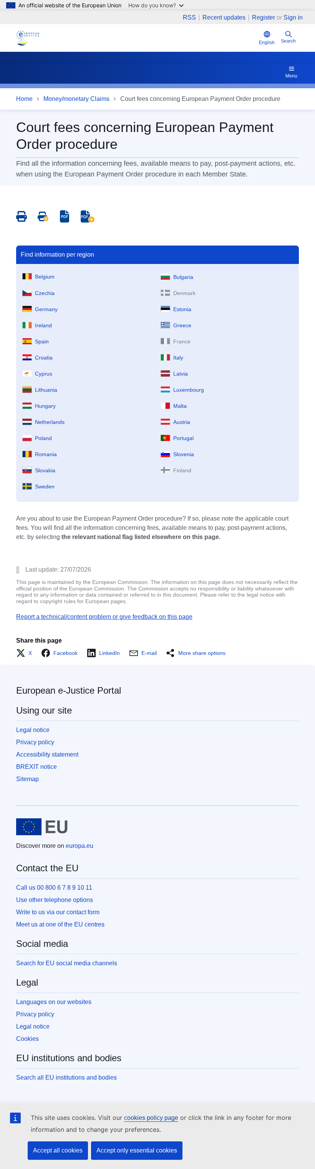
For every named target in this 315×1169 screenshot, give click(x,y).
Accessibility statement (47, 754)
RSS (189, 18)
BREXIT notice (36, 766)
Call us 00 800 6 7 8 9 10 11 (54, 887)
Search (288, 41)
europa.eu (79, 846)
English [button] (267, 42)
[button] (26, 653)
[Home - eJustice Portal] (27, 38)
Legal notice (33, 730)
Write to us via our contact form (57, 912)
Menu (291, 76)
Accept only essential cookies (136, 1150)
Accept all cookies (58, 1150)
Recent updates (223, 18)
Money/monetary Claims (76, 99)
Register (263, 17)
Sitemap (27, 779)
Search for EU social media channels (66, 963)
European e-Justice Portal (68, 690)
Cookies (27, 1038)
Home (24, 99)
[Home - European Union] (42, 826)
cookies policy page (151, 1118)
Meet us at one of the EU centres (60, 924)
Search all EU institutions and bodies (66, 1077)
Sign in (293, 17)
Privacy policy (35, 742)
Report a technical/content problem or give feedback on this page (104, 616)
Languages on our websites (53, 1002)
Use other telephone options (54, 900)
